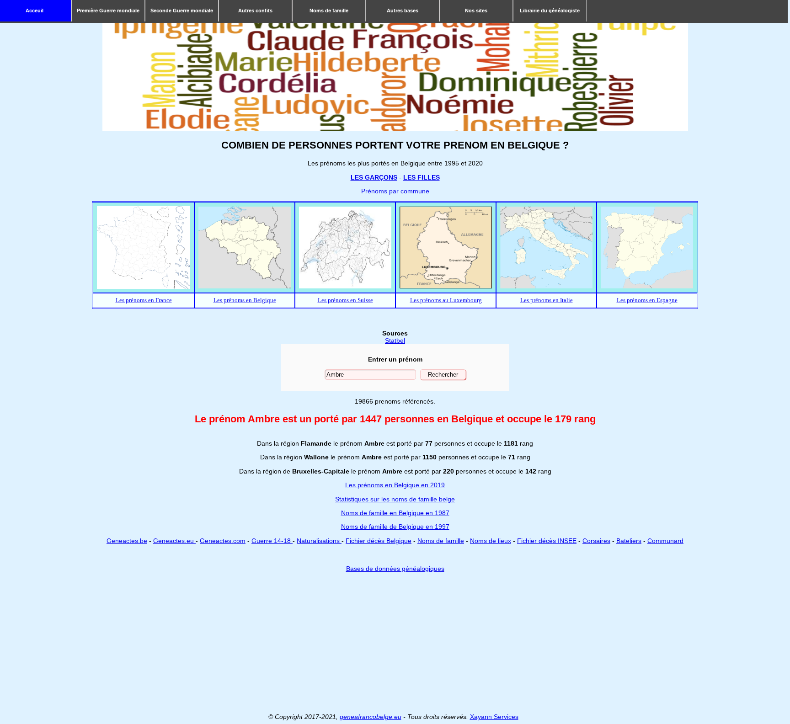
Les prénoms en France (144, 300)
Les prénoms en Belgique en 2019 (395, 485)
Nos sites (476, 10)
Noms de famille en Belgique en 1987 (395, 512)
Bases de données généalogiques (395, 568)
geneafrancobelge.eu (370, 716)
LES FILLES (421, 177)
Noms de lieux (490, 540)
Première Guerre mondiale (108, 10)
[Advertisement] (395, 643)
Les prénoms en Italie (546, 300)
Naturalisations (319, 540)
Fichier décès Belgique (378, 540)
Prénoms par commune (395, 191)
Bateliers (628, 540)
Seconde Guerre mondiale (181, 10)
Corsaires (596, 540)
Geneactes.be (127, 540)
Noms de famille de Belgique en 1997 (395, 526)
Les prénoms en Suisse (345, 300)
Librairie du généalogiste (550, 10)
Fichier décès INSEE (546, 540)
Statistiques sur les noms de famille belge (395, 499)
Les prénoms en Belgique (245, 300)
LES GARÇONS (374, 177)
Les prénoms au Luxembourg (446, 300)
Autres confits (255, 10)
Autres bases (402, 10)
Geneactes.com (223, 540)
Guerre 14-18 (272, 540)
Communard (665, 540)
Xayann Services (494, 716)
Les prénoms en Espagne (647, 300)
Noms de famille (329, 10)
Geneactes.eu (174, 540)
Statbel (395, 340)
